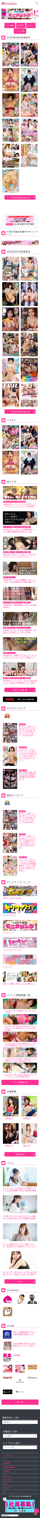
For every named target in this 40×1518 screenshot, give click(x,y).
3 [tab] (16, 20)
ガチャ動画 (10, 25)
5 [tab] (21, 20)
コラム (20, 1281)
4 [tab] (19, 20)
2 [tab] (13, 20)
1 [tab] (10, 20)
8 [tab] (30, 20)
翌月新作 (21, 25)
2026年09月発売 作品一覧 (20, 411)
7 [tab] (27, 20)
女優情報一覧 (20, 1154)
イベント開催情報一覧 (20, 1082)
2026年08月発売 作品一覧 (20, 197)
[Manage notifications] (35, 1513)
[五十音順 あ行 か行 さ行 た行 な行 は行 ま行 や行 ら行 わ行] (20, 1436)
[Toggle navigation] (36, 3)
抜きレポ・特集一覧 (20, 690)
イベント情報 (20, 31)
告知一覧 (20, 1402)
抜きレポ (31, 25)
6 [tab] (24, 20)
